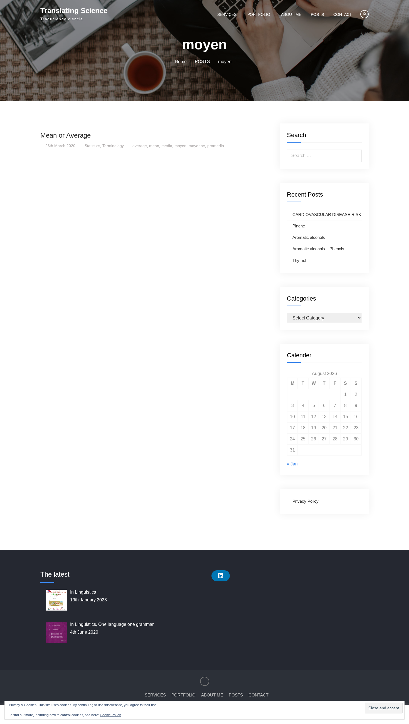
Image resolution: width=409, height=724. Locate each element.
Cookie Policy (110, 715)
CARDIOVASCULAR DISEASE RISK (326, 214)
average (139, 145)
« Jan (292, 464)
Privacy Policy (305, 501)
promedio (215, 145)
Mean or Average (65, 135)
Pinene (298, 226)
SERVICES (226, 14)
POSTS (317, 14)
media (166, 145)
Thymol (299, 260)
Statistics (92, 145)
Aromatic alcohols (308, 237)
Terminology (113, 145)
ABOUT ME (291, 14)
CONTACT (342, 14)
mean (154, 145)
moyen (180, 145)
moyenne (197, 145)
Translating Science (73, 10)
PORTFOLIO (258, 14)
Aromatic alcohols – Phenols (318, 248)
